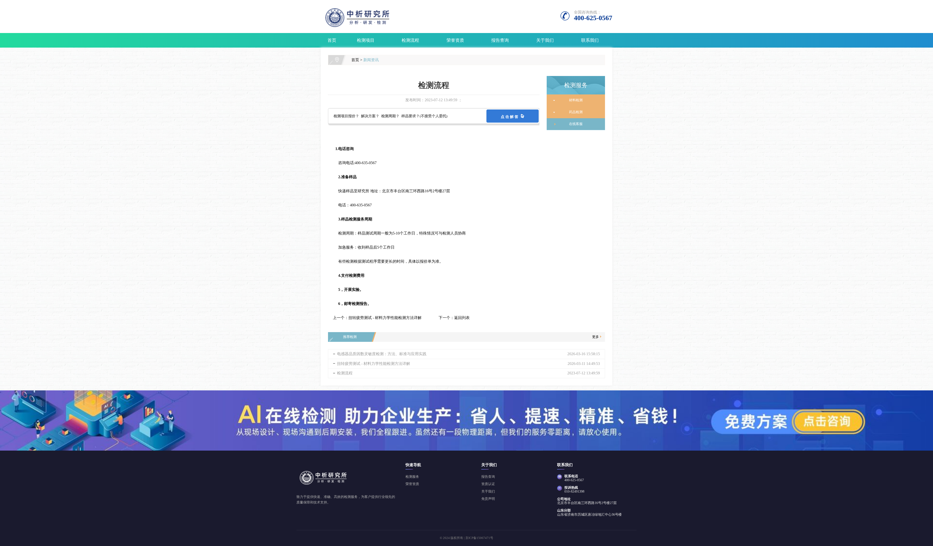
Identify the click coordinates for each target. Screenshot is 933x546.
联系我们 (590, 40)
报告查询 (500, 40)
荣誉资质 (455, 40)
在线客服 (574, 124)
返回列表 (462, 318)
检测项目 (365, 40)
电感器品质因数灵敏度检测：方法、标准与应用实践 (381, 354)
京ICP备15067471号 (479, 538)
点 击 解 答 (510, 117)
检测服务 (412, 477)
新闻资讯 (371, 60)
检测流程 (410, 40)
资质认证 (488, 484)
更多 (595, 337)
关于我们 (545, 40)
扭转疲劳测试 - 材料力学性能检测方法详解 (385, 318)
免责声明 (488, 499)
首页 (332, 40)
